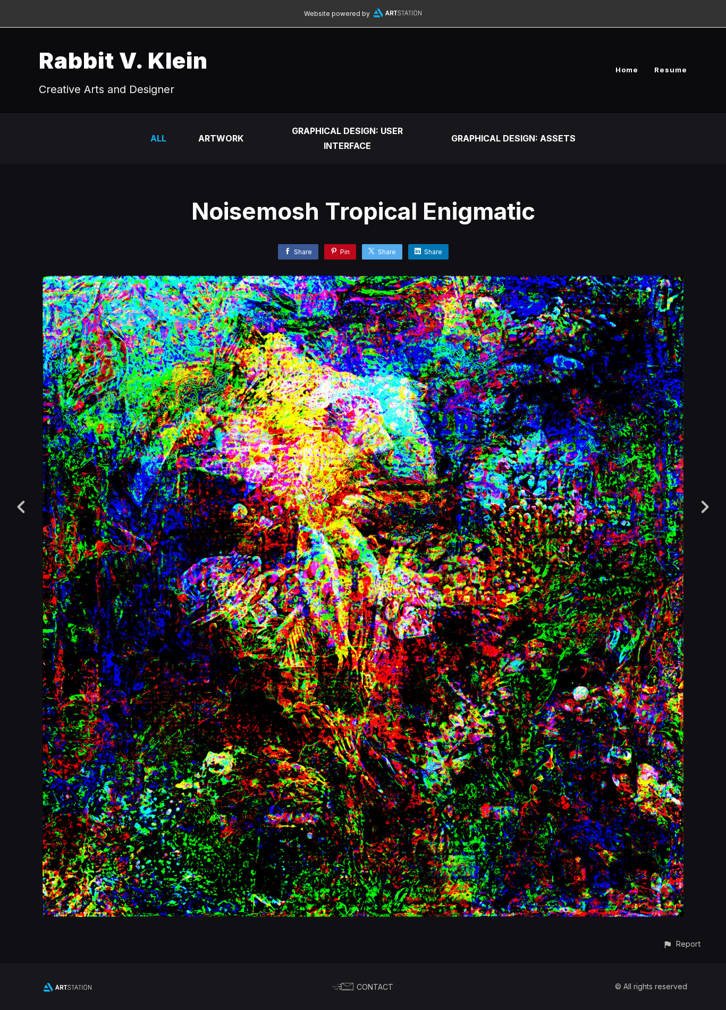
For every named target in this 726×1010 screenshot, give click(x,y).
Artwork (220, 138)
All (158, 138)
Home (626, 69)
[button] (682, 944)
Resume (670, 69)
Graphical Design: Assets (513, 138)
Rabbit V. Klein (123, 60)
